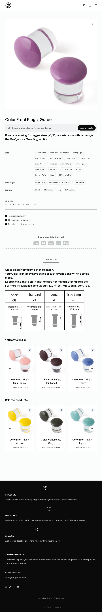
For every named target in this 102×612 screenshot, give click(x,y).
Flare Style (10, 182)
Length (8, 189)
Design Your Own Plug (24, 139)
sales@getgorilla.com (15, 577)
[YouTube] (18, 587)
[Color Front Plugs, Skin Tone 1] (51, 360)
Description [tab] (51, 259)
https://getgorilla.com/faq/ (72, 285)
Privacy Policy (46, 607)
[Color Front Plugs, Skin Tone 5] (19, 360)
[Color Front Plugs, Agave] (82, 420)
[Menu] (96, 5)
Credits (58, 607)
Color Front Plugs (27, 205)
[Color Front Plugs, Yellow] (19, 420)
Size (7, 152)
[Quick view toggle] (30, 350)
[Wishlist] (84, 5)
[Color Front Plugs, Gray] (51, 420)
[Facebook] (14, 587)
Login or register (87, 128)
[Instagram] (6, 587)
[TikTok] (10, 587)
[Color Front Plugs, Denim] (82, 360)
